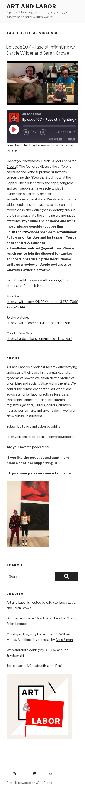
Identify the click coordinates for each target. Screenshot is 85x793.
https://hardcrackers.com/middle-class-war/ (39, 339)
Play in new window (43, 145)
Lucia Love (45, 634)
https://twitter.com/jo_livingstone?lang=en (38, 323)
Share (71, 139)
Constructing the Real (45, 666)
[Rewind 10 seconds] (26, 132)
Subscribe (55, 139)
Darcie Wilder (51, 161)
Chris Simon (64, 640)
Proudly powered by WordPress (29, 782)
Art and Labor (31, 6)
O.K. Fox (50, 650)
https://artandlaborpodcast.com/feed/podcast (41, 437)
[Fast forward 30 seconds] (46, 132)
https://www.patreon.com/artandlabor (39, 473)
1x (34, 132)
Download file (17, 145)
